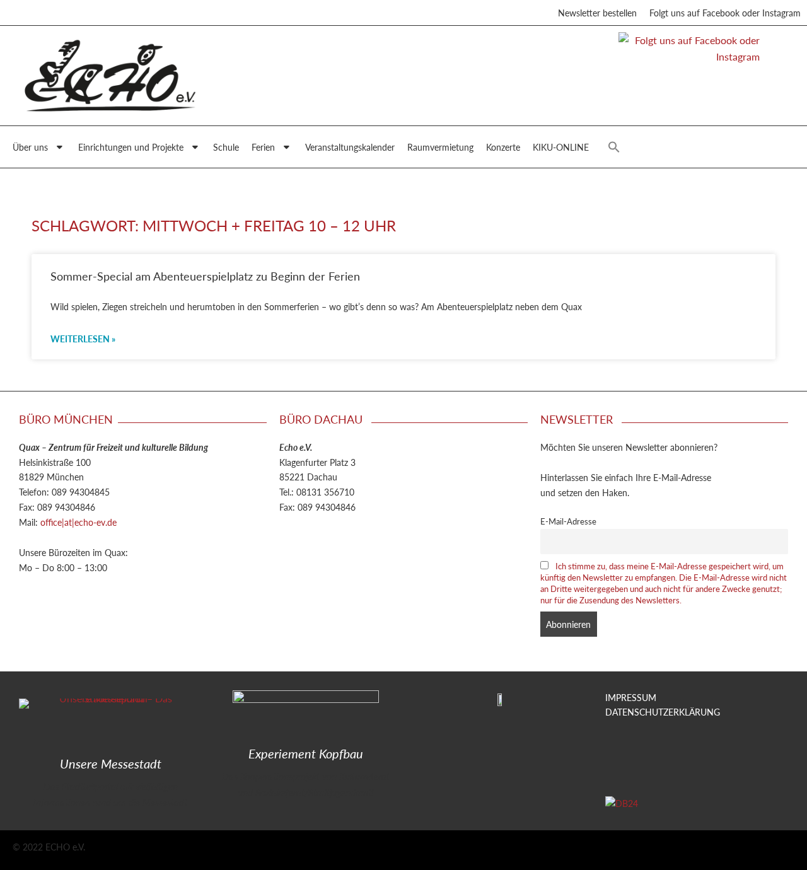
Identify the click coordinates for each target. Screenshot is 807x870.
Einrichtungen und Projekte (130, 147)
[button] (614, 146)
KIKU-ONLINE (561, 147)
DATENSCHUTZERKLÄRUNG (662, 711)
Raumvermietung (440, 147)
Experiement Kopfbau (305, 753)
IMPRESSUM (630, 697)
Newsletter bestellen (597, 12)
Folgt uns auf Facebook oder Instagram (725, 12)
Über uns (30, 147)
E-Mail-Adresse (568, 521)
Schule (226, 147)
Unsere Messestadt (110, 763)
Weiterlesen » (82, 338)
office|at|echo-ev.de (78, 522)
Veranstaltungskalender (350, 147)
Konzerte (503, 147)
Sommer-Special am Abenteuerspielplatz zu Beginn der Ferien (205, 276)
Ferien (263, 147)
